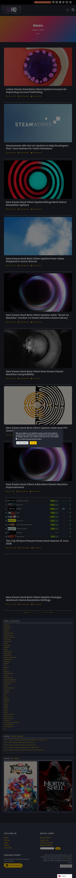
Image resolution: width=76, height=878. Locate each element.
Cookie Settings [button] (22, 443)
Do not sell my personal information (29, 439)
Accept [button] (33, 443)
